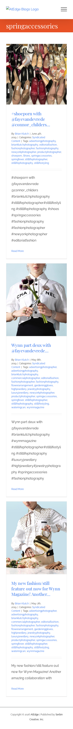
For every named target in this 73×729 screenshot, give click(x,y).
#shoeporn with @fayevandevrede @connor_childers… (30, 119)
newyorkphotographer (23, 152)
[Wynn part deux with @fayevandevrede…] (36, 299)
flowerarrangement (22, 385)
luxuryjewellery (19, 392)
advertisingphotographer (43, 367)
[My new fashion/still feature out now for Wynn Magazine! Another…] (36, 538)
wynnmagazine (35, 407)
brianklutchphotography (24, 144)
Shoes (26, 155)
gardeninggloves (43, 385)
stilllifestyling (41, 163)
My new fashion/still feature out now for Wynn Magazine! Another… (35, 588)
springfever (17, 159)
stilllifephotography (22, 163)
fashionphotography (47, 148)
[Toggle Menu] (64, 9)
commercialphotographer (25, 378)
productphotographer (49, 152)
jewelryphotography (39, 389)
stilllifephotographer (36, 159)
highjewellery (18, 389)
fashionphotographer (23, 148)
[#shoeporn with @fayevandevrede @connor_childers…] (36, 74)
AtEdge (35, 714)
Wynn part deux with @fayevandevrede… (31, 347)
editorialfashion (48, 144)
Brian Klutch (22, 133)
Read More (17, 251)
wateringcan (18, 407)
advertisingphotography (42, 141)
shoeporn (16, 155)
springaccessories (41, 155)
